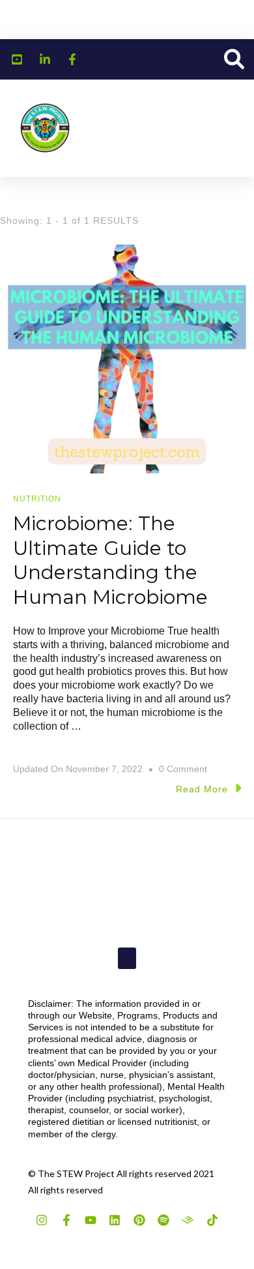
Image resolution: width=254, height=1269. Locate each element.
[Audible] (187, 1220)
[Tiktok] (212, 1220)
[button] (234, 59)
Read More (202, 789)
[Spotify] (163, 1220)
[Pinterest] (139, 1220)
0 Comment (183, 767)
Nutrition (37, 498)
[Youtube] (90, 1220)
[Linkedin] (114, 1220)
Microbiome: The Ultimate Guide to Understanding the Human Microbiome (110, 560)
